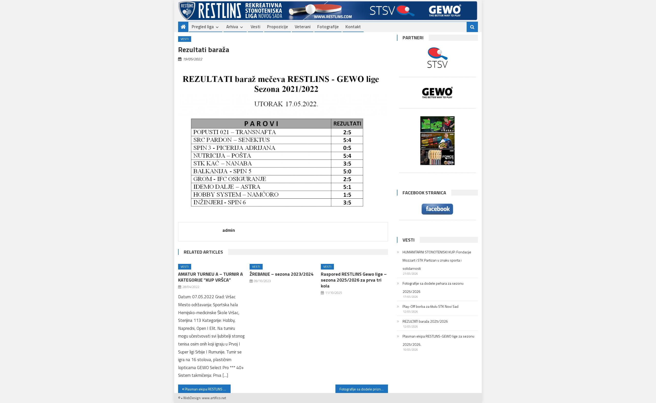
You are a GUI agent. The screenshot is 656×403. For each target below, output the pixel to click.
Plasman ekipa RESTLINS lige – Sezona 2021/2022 (208, 389)
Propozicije (277, 26)
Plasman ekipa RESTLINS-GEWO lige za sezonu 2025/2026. (438, 340)
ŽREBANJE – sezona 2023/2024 (281, 274)
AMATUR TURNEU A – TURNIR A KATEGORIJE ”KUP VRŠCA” (210, 277)
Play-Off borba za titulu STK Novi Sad (430, 306)
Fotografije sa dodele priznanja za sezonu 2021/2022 (364, 389)
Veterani (303, 26)
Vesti (255, 26)
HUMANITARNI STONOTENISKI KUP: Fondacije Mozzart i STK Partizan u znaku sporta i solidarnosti (437, 260)
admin (228, 230)
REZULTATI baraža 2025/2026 (425, 321)
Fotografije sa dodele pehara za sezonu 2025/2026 (433, 287)
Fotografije (328, 26)
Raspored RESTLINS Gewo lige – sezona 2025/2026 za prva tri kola (354, 280)
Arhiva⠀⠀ (235, 26)
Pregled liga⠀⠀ (206, 26)
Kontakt (353, 26)
